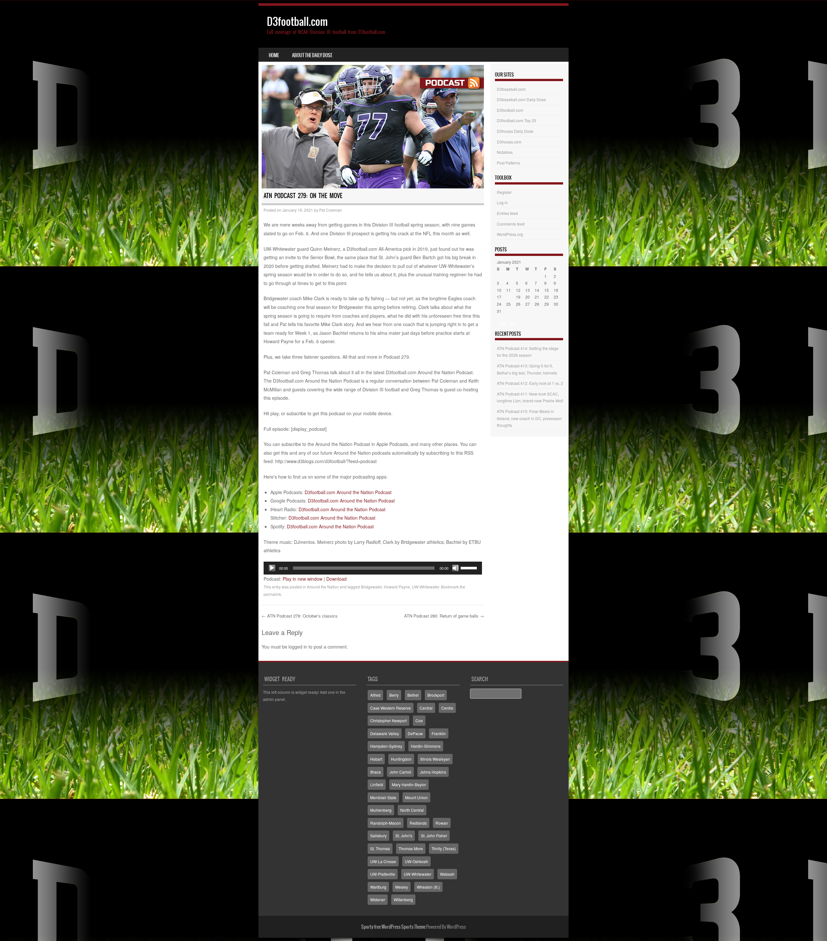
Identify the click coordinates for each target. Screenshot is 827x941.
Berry (394, 695)
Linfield (376, 784)
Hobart (376, 759)
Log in (502, 202)
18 (508, 297)
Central (426, 708)
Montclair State (383, 797)
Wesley (401, 887)
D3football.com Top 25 (516, 120)
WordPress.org (510, 234)
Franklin (439, 733)
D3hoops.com (509, 141)
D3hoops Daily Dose (515, 131)
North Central (412, 810)
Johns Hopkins (433, 772)
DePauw (415, 733)
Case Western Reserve (390, 708)
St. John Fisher (434, 835)
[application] (373, 568)
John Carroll (400, 772)
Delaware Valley (384, 733)
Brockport (435, 695)
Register (504, 192)
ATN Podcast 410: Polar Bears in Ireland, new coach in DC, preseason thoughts (529, 418)
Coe (419, 720)
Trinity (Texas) (444, 848)
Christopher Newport (388, 720)
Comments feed (511, 224)
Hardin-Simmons (426, 746)
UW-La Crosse (383, 861)
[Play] (272, 568)
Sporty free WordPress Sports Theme (393, 926)
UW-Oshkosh (416, 861)
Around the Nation (323, 586)
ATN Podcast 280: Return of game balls (444, 616)
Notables (505, 152)
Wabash (447, 874)
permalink (272, 594)
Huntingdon (401, 759)
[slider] (470, 567)
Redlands (418, 823)
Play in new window (302, 579)
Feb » (514, 323)
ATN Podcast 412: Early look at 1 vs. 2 (530, 383)
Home (274, 55)
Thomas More (411, 848)
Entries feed (507, 213)
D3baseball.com (511, 89)
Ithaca (375, 772)
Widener (377, 899)
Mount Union (416, 797)
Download (336, 579)
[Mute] (455, 568)
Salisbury (378, 835)
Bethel (413, 695)
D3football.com (297, 21)
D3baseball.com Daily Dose (521, 99)
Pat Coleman (330, 210)
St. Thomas (380, 848)
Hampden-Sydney (386, 746)
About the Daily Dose (312, 55)
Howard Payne (397, 586)
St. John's (403, 835)
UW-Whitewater (425, 586)
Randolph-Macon (385, 823)
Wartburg (378, 887)
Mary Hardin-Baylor (409, 784)
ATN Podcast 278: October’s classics (300, 616)
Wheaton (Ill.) (428, 887)
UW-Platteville (382, 874)
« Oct (501, 323)
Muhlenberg (381, 810)
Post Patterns (508, 162)
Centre (447, 708)
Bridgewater (371, 586)
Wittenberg (403, 899)
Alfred (375, 695)
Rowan (441, 823)
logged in (297, 646)
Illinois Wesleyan (435, 759)
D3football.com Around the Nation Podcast (348, 492)
